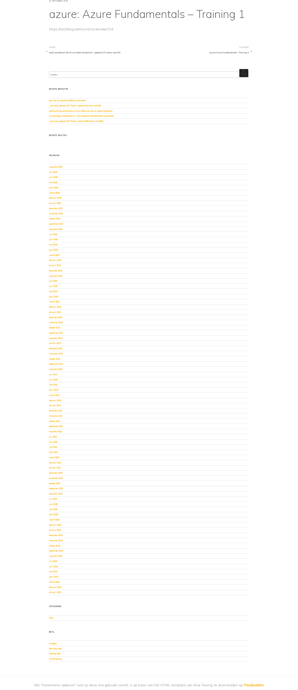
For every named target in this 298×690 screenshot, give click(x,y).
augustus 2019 (55, 556)
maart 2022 (54, 395)
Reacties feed (54, 653)
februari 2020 (55, 525)
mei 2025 (53, 244)
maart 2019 (54, 582)
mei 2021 (53, 447)
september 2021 (56, 426)
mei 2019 (53, 571)
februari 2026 (55, 198)
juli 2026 (53, 172)
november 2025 (56, 213)
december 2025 (55, 208)
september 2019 (56, 551)
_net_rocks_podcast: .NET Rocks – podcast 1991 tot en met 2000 (76, 121)
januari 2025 (55, 265)
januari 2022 (55, 405)
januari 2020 (55, 530)
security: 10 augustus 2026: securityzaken (67, 100)
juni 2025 (53, 239)
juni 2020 (53, 504)
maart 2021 (54, 457)
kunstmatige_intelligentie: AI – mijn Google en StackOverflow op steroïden (81, 116)
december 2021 (55, 410)
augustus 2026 (55, 167)
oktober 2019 (54, 545)
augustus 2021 (55, 431)
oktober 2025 (54, 218)
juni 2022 (53, 379)
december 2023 (55, 317)
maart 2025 (54, 255)
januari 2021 (55, 467)
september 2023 (56, 333)
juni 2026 (53, 177)
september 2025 (56, 224)
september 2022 (56, 364)
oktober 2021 (54, 421)
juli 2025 (53, 234)
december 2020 (55, 473)
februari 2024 (55, 307)
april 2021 (53, 452)
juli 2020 (53, 499)
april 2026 (53, 187)
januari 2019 (55, 592)
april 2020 (53, 514)
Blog (51, 618)
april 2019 (53, 577)
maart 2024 (54, 301)
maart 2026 (54, 193)
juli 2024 (53, 281)
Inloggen (53, 643)
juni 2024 (53, 286)
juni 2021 (53, 442)
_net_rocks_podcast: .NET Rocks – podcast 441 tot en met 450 (75, 105)
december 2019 (55, 535)
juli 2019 (53, 561)
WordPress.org (55, 659)
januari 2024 (55, 312)
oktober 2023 (54, 327)
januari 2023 (55, 343)
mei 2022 (53, 384)
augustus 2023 (55, 338)
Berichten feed (55, 648)
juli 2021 (53, 436)
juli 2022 (53, 374)
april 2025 (53, 250)
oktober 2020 (54, 483)
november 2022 (56, 353)
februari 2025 (55, 260)
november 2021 (56, 416)
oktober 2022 (54, 359)
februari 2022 (55, 400)
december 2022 (55, 348)
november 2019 (56, 540)
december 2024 (55, 270)
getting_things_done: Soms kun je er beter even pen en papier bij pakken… (81, 111)
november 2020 (56, 478)
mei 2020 (53, 509)
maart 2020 (54, 519)
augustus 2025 (55, 229)
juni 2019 (53, 566)
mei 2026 (53, 182)
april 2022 (53, 390)
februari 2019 (55, 587)
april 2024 (53, 296)
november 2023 (56, 322)
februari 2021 (55, 462)
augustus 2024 (55, 276)
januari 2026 (55, 203)
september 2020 (56, 488)
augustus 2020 (55, 493)
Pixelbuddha (254, 685)
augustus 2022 (55, 369)
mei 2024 (53, 291)
